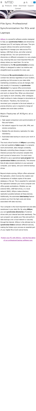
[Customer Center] (24, 2)
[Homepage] (3, 5)
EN (34, 2)
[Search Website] (26, 2)
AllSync (3, 39)
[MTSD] (9, 2)
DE (31, 2)
